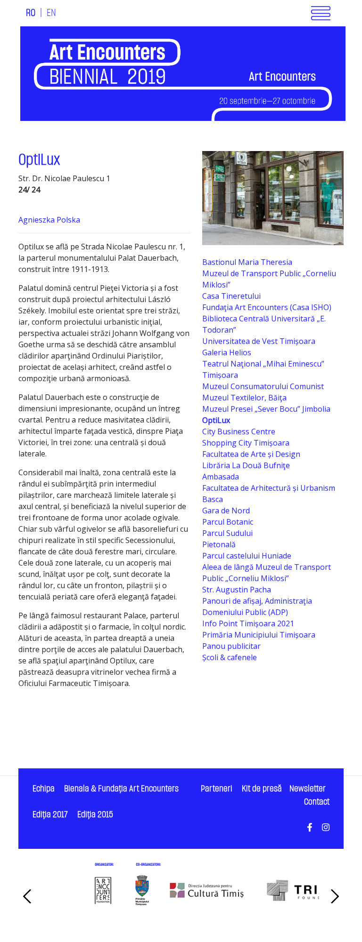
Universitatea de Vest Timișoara (258, 341)
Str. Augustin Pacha (236, 589)
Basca (212, 499)
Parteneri (216, 788)
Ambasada (220, 476)
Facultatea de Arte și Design (251, 454)
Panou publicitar (231, 646)
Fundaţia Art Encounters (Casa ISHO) (266, 307)
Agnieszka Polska (49, 220)
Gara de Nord (226, 510)
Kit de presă (262, 788)
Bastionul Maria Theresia (247, 262)
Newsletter (307, 788)
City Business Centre (238, 431)
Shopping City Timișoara (245, 443)
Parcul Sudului (227, 533)
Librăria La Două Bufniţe (246, 465)
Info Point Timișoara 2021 (248, 623)
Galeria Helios (226, 352)
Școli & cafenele (229, 657)
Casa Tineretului (231, 296)
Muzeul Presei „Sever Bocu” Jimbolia (266, 409)
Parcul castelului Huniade (246, 556)
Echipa (44, 788)
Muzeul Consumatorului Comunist (263, 386)
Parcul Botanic (227, 522)
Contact (316, 802)
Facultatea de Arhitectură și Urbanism (268, 488)
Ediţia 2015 (95, 814)
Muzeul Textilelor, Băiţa (244, 397)
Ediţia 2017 (50, 814)
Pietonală (219, 544)
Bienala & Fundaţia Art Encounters (121, 788)
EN (51, 13)
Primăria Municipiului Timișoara (258, 635)
